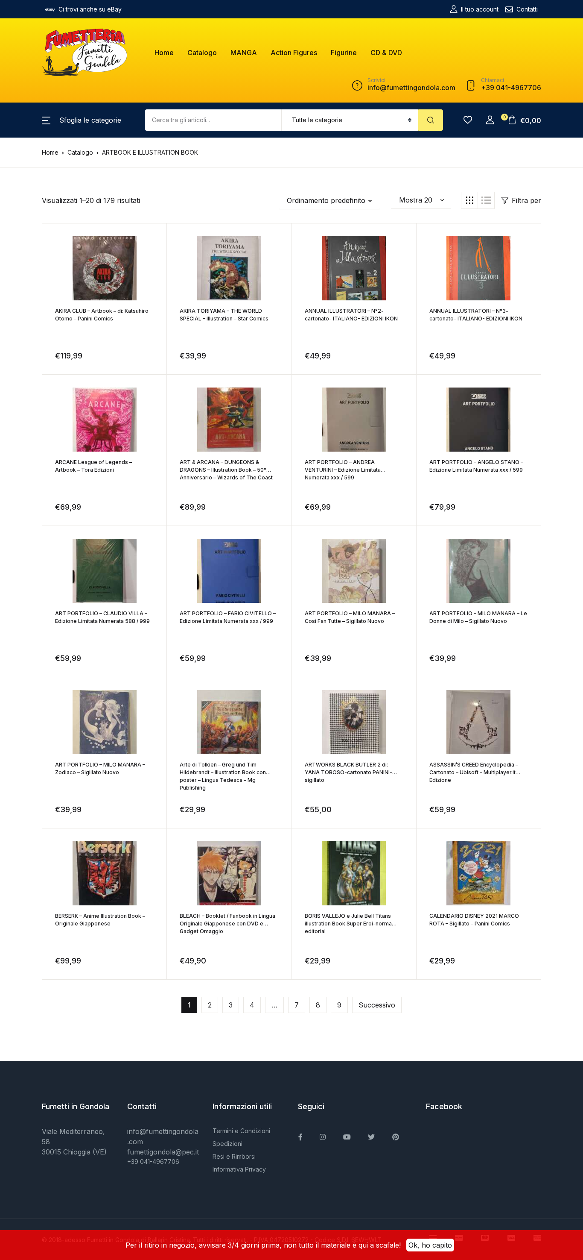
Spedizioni (227, 1143)
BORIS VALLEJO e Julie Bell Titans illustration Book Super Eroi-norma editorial (348, 923)
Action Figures (294, 52)
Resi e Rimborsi (234, 1156)
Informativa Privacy (239, 1169)
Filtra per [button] (526, 200)
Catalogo (202, 52)
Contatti (527, 9)
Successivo (377, 1005)
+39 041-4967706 (153, 1161)
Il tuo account (479, 9)
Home (164, 52)
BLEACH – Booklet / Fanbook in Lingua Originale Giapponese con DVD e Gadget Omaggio (227, 923)
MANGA (243, 52)
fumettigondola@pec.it (163, 1152)
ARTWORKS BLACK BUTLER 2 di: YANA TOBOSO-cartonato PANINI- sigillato (348, 772)
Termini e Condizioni (241, 1130)
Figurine (344, 52)
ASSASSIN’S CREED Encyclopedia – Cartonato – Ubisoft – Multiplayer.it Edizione (473, 772)
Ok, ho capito (430, 1245)
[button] (81, 120)
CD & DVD (386, 52)
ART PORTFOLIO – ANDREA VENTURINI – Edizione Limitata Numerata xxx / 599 (343, 470)
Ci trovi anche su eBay (90, 9)
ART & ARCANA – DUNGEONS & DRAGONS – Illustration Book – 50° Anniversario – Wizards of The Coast (226, 470)
